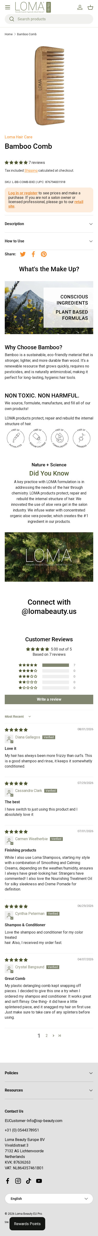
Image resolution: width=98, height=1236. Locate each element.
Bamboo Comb (26, 34)
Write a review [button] (49, 699)
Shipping (31, 170)
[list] (49, 85)
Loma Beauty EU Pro (28, 1213)
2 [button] (47, 1035)
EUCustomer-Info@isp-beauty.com (33, 1120)
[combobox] (49, 19)
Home (9, 34)
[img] (16, 730)
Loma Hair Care (18, 137)
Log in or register (23, 193)
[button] (17, 162)
